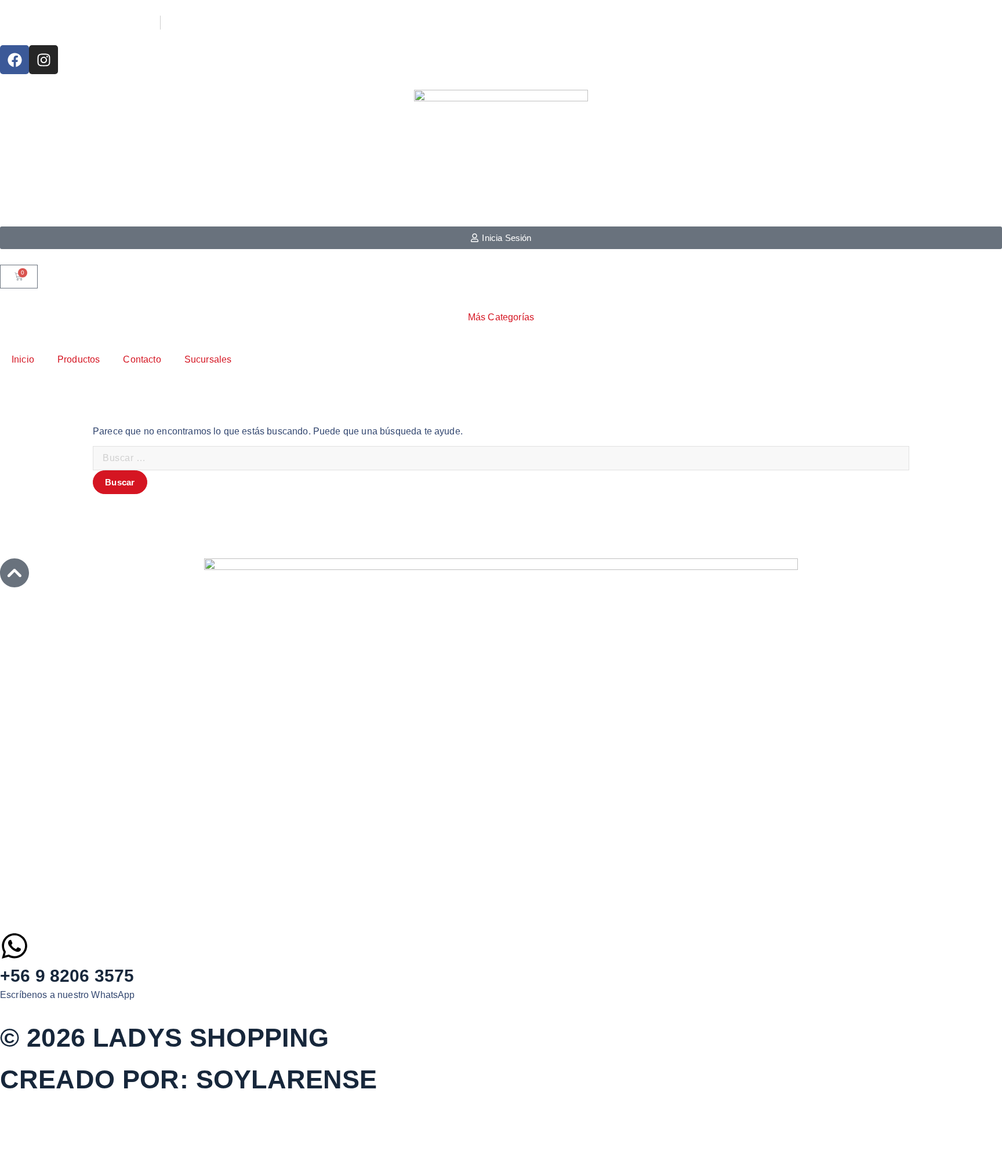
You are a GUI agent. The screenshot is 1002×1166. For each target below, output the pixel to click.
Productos (78, 359)
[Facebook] (14, 59)
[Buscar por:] (501, 458)
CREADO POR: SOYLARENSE (188, 1079)
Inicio (23, 359)
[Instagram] (43, 59)
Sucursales (208, 359)
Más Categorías (501, 317)
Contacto (142, 359)
